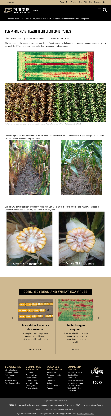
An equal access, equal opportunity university (57, 405)
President (74, 2)
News (67, 2)
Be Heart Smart (52, 373)
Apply (62, 2)
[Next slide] (98, 318)
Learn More (35, 349)
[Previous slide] (12, 318)
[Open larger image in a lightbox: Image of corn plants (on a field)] (81, 167)
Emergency (97, 2)
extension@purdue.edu (85, 414)
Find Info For (10, 2)
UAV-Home (25, 18)
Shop (81, 2)
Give (90, 2)
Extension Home (13, 18)
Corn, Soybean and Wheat (41, 18)
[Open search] (105, 10)
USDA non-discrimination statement (89, 405)
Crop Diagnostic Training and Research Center (32, 385)
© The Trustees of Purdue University (23, 405)
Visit (85, 2)
